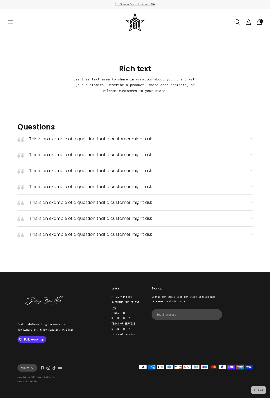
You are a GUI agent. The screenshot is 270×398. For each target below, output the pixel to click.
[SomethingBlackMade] (135, 22)
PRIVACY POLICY (121, 297)
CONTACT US (118, 313)
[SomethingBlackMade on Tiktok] (54, 369)
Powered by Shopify (27, 381)
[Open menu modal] (11, 22)
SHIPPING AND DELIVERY (126, 302)
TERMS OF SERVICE (123, 323)
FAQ (113, 307)
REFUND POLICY (121, 318)
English (25, 368)
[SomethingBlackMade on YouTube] (60, 369)
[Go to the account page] (248, 22)
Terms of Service (123, 334)
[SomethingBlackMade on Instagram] (48, 369)
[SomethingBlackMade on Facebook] (42, 369)
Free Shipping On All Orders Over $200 (135, 4)
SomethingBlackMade (47, 377)
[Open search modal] (237, 22)
